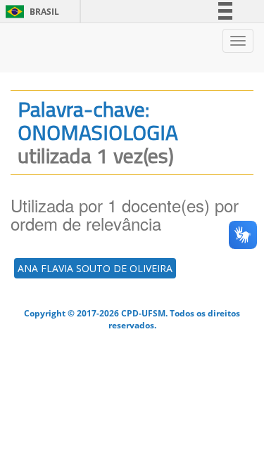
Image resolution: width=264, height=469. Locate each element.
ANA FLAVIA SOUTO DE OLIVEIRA (95, 268)
